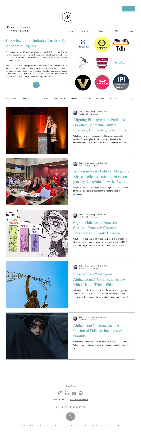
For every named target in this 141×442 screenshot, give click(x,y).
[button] (128, 8)
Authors (74, 98)
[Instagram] (60, 393)
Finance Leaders (59, 98)
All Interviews (11, 98)
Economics (100, 98)
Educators (44, 98)
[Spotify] (80, 393)
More (112, 98)
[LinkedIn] (67, 393)
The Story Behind (28, 98)
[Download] (36, 85)
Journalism (86, 98)
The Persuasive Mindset (79, 399)
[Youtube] (74, 393)
